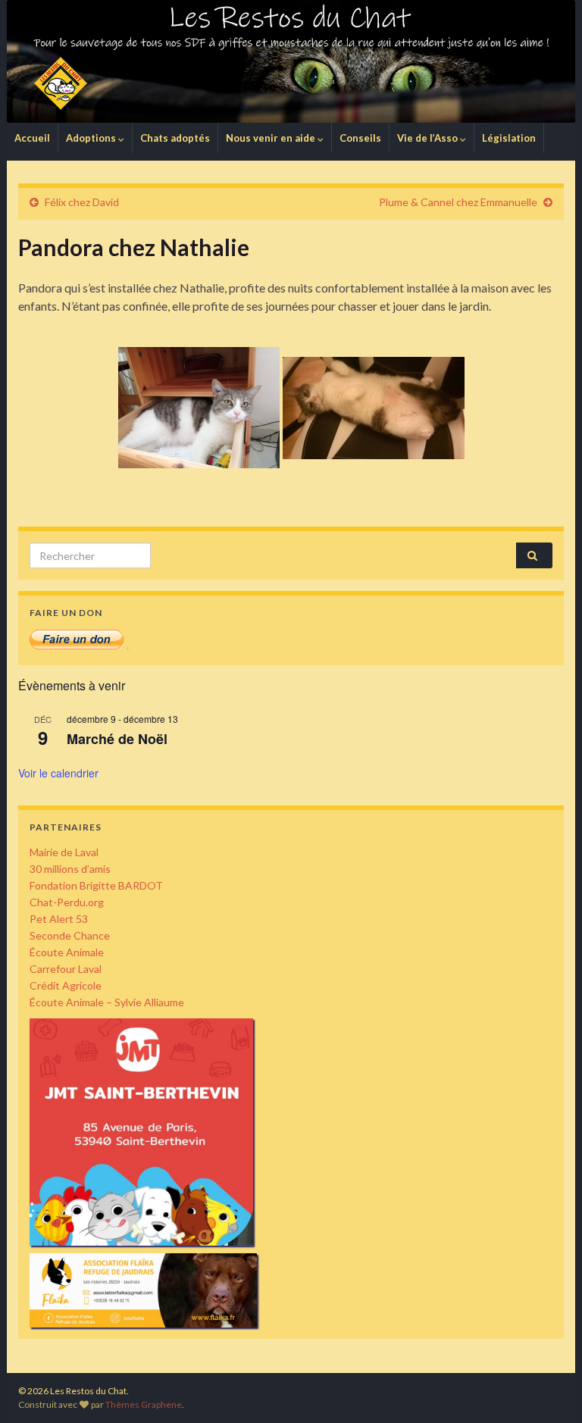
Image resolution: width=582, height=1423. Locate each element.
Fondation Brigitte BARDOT (96, 885)
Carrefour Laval (66, 968)
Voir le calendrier (58, 772)
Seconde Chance (70, 935)
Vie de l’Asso (428, 138)
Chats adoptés (175, 138)
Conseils (360, 138)
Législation (509, 138)
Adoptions (92, 138)
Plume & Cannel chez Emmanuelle (458, 201)
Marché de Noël (117, 739)
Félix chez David (82, 201)
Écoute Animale (67, 952)
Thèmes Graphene (143, 1404)
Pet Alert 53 (59, 918)
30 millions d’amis (70, 868)
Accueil (32, 138)
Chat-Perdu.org (67, 902)
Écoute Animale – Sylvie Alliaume (107, 1002)
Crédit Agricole (66, 985)
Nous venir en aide (272, 138)
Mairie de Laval (64, 852)
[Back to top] (548, 1389)
